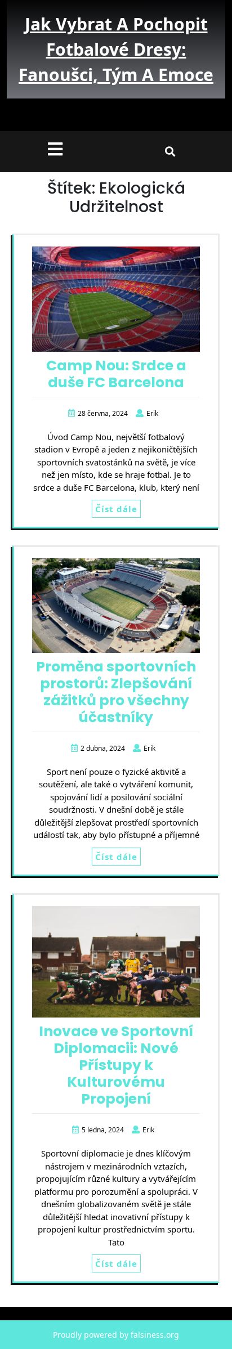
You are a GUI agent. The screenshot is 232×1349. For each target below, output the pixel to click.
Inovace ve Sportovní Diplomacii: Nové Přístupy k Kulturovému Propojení (116, 1065)
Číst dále (116, 508)
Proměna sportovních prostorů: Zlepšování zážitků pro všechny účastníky (116, 692)
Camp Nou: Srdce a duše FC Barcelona (116, 374)
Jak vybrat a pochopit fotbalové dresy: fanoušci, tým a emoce (116, 49)
